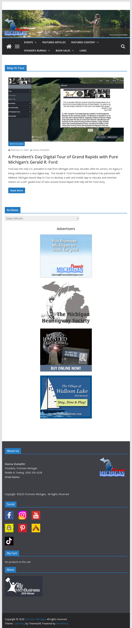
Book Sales (63, 50)
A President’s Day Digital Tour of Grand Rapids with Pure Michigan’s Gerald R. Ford (63, 159)
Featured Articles (54, 42)
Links (83, 50)
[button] (35, 42)
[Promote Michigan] (66, 12)
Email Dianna (12, 477)
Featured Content (83, 42)
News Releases (16, 144)
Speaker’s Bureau (35, 50)
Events (28, 42)
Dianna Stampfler (41, 150)
